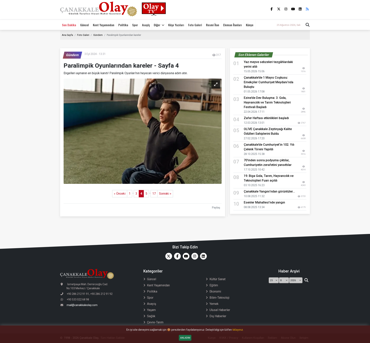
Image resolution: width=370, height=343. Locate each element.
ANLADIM (185, 337)
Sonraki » (165, 193)
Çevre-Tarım (155, 322)
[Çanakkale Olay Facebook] (176, 256)
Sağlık (151, 316)
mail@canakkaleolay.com (82, 305)
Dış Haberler (217, 316)
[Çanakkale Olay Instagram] (193, 256)
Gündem (98, 35)
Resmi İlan (212, 25)
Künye (249, 25)
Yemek (214, 304)
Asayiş (146, 25)
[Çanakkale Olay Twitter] (167, 256)
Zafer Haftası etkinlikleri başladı (266, 118)
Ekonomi (215, 291)
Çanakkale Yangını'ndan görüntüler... (269, 191)
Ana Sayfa (67, 35)
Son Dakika (69, 25)
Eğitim (213, 285)
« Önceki (119, 193)
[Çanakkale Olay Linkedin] (202, 256)
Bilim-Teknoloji (219, 297)
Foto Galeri (195, 25)
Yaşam (151, 310)
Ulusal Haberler (219, 310)
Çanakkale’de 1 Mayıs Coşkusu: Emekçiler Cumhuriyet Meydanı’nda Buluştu (268, 82)
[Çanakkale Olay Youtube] (185, 256)
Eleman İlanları (232, 25)
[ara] (306, 280)
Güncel (84, 25)
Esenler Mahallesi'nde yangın (264, 202)
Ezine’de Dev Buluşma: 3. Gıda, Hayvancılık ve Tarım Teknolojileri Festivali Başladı (267, 102)
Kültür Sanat (217, 279)
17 (154, 193)
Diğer (157, 25)
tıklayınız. (238, 329)
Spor (135, 25)
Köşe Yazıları (176, 25)
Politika (123, 25)
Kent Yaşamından (103, 25)
